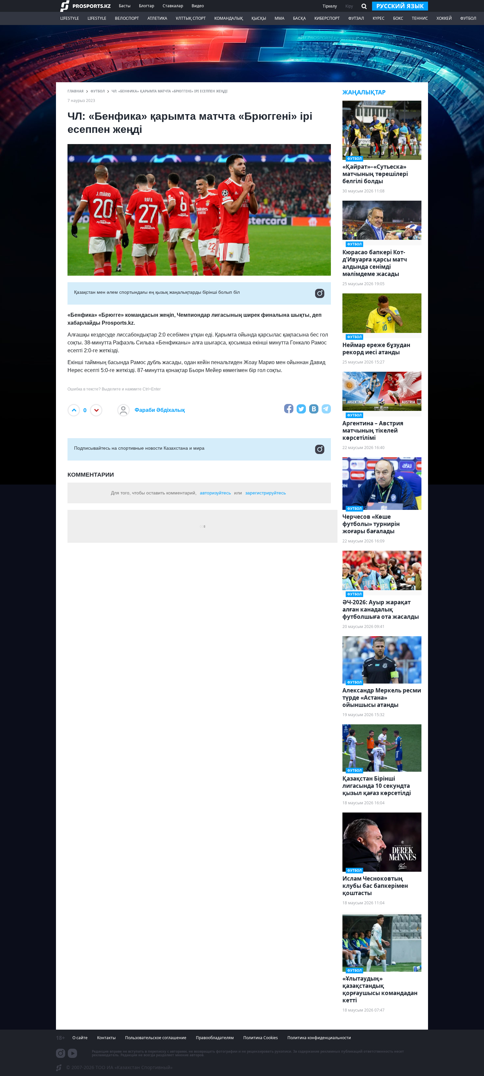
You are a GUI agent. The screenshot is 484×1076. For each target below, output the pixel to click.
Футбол (468, 18)
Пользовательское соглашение (155, 1037)
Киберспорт (327, 18)
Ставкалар (173, 6)
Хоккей (444, 18)
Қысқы (259, 18)
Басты (124, 6)
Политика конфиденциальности (319, 1037)
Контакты (106, 1037)
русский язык (400, 6)
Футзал (356, 18)
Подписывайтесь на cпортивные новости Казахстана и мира (139, 448)
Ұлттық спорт (191, 18)
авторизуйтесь (215, 492)
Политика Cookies (260, 1037)
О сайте (80, 1037)
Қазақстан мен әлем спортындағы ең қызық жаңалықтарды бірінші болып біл (157, 292)
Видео (198, 6)
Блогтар (146, 6)
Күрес (379, 18)
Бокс (398, 18)
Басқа (299, 18)
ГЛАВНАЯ (75, 91)
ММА (279, 18)
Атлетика (157, 18)
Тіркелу (330, 6)
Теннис (420, 18)
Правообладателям (215, 1037)
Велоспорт (127, 18)
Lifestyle (69, 18)
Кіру (349, 6)
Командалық (228, 18)
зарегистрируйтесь (265, 492)
